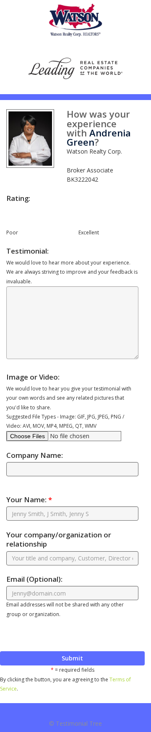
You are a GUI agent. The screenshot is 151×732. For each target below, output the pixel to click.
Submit (72, 658)
